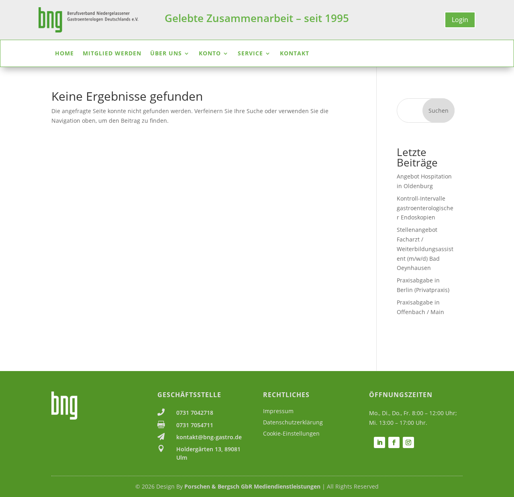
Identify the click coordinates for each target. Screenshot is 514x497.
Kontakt (294, 54)
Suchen (438, 110)
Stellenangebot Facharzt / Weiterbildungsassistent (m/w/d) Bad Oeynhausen (425, 249)
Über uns (166, 54)
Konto (210, 54)
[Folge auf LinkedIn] (379, 442)
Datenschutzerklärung (293, 422)
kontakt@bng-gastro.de (209, 437)
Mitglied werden (112, 54)
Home (64, 54)
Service (250, 54)
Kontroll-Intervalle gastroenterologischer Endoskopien (425, 208)
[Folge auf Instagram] (408, 442)
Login (460, 19)
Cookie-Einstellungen (291, 433)
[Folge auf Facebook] (394, 442)
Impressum (278, 411)
